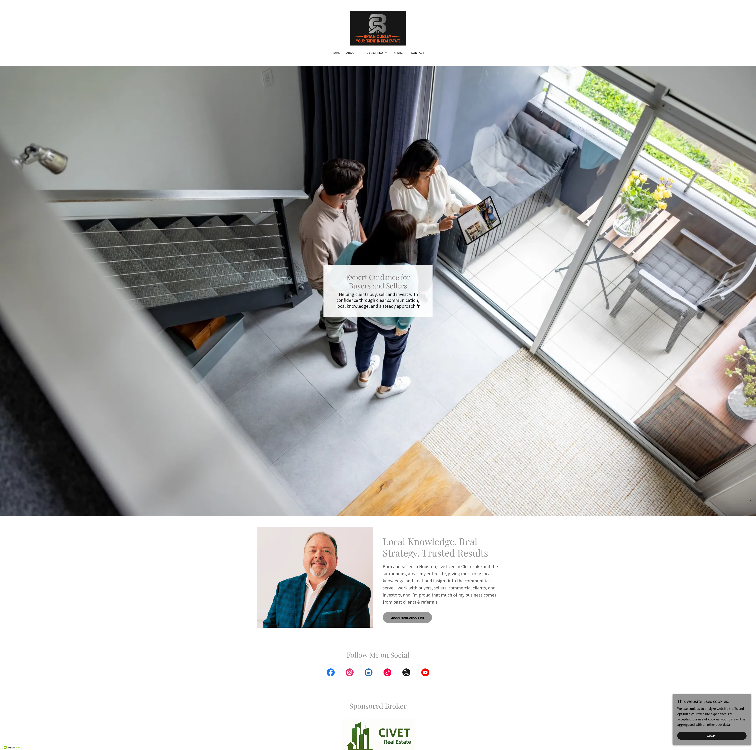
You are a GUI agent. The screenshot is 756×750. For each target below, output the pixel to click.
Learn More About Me (407, 617)
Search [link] (399, 53)
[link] (378, 28)
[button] (353, 52)
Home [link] (336, 53)
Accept (712, 736)
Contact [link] (417, 53)
